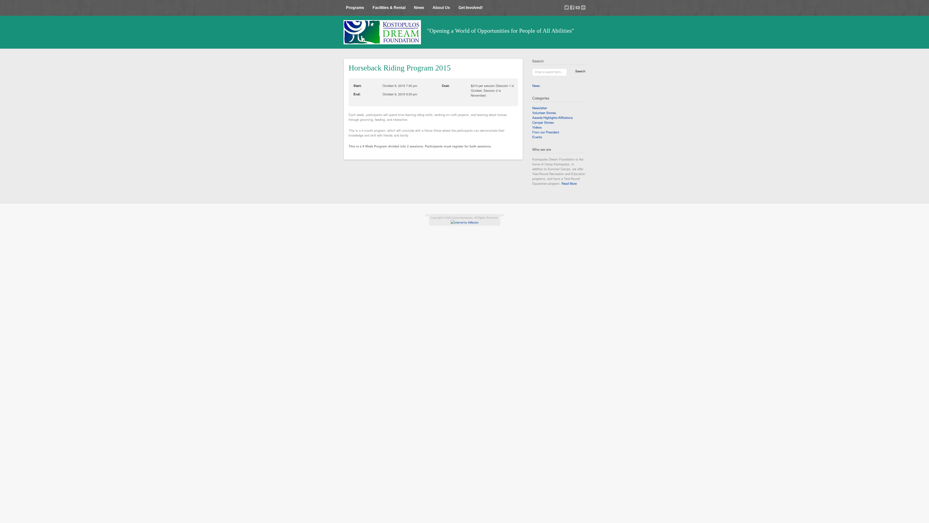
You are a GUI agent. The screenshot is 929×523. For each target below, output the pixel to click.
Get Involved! (470, 8)
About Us (441, 8)
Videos (537, 127)
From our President (545, 132)
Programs (355, 8)
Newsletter (539, 108)
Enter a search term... (549, 72)
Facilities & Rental (389, 8)
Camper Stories (543, 122)
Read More (569, 183)
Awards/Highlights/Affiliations (552, 117)
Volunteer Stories (544, 112)
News (419, 8)
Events (537, 137)
